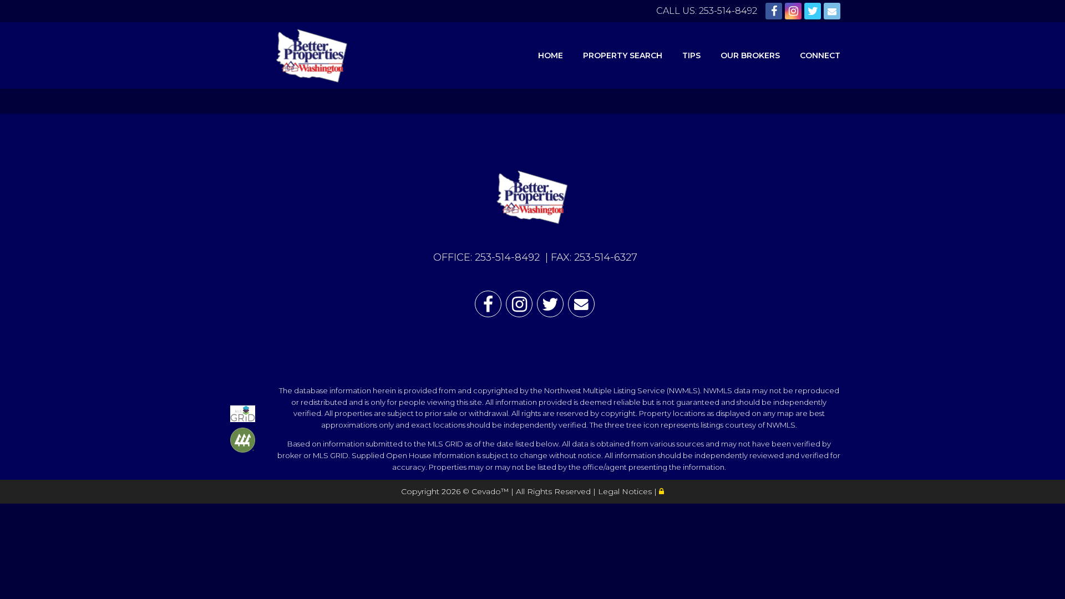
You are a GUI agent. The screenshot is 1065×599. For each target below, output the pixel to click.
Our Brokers (750, 55)
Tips (691, 55)
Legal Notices (626, 491)
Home (550, 55)
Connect (820, 55)
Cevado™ (491, 491)
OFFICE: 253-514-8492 (486, 257)
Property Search (622, 55)
